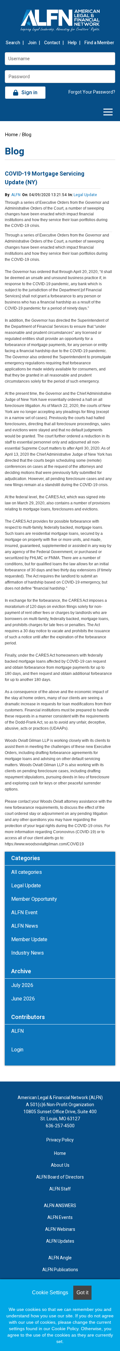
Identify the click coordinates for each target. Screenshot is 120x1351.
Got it (82, 1292)
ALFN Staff (60, 1189)
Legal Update (85, 195)
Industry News (27, 953)
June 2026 (23, 999)
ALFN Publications (60, 1269)
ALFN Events (60, 1217)
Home (11, 134)
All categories (26, 872)
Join (32, 42)
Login (17, 1050)
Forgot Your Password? (91, 92)
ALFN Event (24, 912)
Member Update (29, 939)
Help (72, 42)
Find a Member (99, 42)
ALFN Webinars (60, 1229)
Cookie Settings (50, 1292)
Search (13, 42)
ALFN (15, 195)
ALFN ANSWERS (60, 1205)
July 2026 (22, 985)
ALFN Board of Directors (60, 1177)
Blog (26, 134)
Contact (52, 42)
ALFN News (24, 926)
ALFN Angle (60, 1258)
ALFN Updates (60, 1241)
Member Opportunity (34, 899)
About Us (60, 1165)
